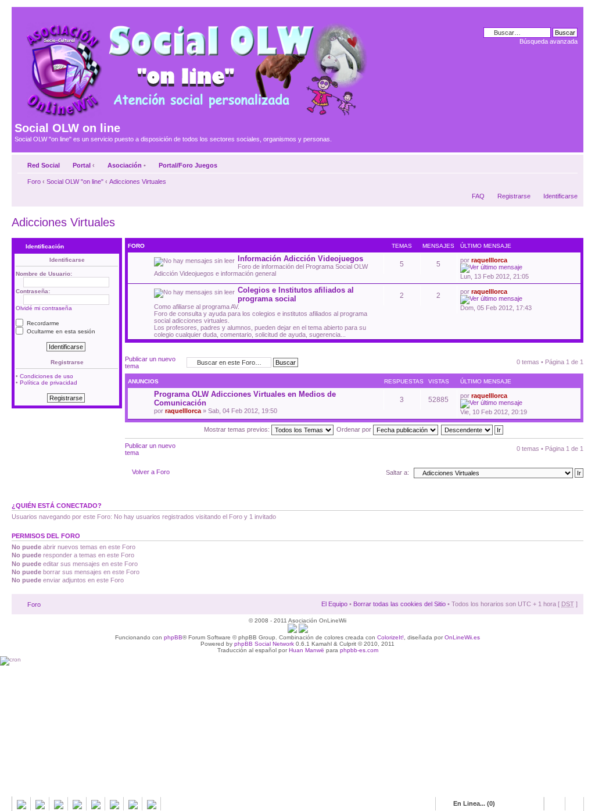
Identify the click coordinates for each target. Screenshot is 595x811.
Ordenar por (354, 429)
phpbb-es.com (359, 650)
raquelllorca (489, 260)
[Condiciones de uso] (292, 631)
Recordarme (42, 323)
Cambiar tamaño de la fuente (569, 163)
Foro (34, 181)
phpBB (173, 637)
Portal (82, 165)
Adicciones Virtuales (137, 181)
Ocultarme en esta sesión (60, 331)
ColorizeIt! (390, 637)
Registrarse (514, 196)
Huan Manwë (306, 650)
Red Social (43, 165)
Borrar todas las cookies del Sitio (399, 603)
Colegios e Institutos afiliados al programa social (296, 294)
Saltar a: (397, 472)
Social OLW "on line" (74, 181)
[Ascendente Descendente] (472, 429)
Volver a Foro (151, 471)
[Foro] (196, 66)
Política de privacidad (48, 382)
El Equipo (334, 603)
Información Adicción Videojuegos (300, 258)
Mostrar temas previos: (237, 429)
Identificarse (560, 196)
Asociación (124, 165)
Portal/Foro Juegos (188, 165)
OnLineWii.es (462, 637)
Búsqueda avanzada (548, 41)
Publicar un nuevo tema (150, 362)
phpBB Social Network (264, 644)
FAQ (478, 196)
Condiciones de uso (46, 376)
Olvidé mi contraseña (44, 308)
